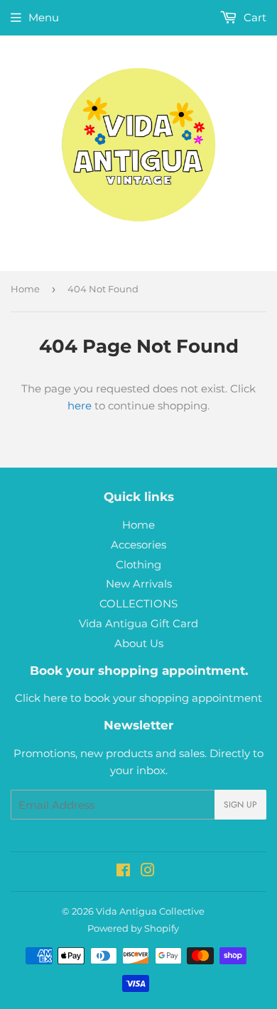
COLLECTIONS (138, 603)
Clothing (138, 564)
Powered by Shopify (133, 928)
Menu (43, 17)
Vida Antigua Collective (150, 911)
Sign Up (240, 804)
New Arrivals (139, 583)
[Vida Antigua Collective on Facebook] (123, 871)
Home (25, 288)
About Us (138, 643)
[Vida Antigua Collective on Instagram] (148, 871)
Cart (253, 17)
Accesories (138, 544)
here (79, 405)
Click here (41, 698)
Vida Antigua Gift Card (138, 623)
